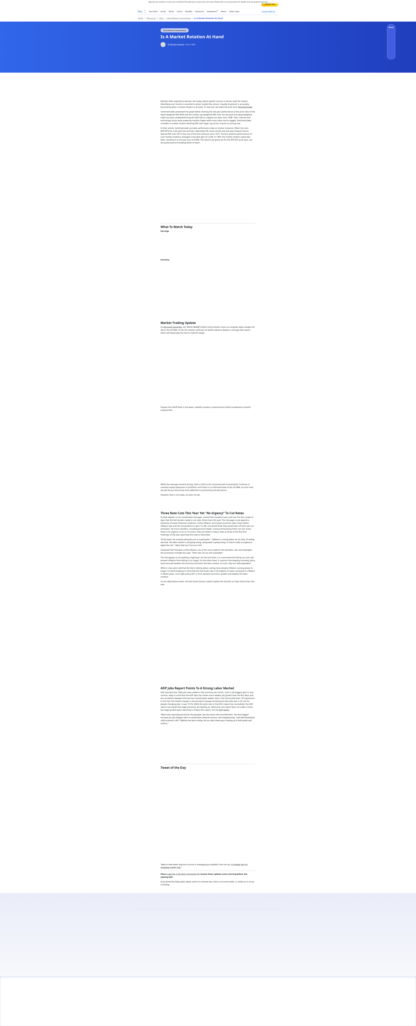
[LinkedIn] (390, 37)
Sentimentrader (245, 107)
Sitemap (200, 1020)
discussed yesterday (172, 327)
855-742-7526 (147, 4)
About (223, 11)
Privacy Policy (155, 1020)
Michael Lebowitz (177, 44)
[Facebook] (390, 31)
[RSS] (249, 1020)
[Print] (390, 54)
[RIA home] (140, 11)
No (266, 2)
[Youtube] (243, 1020)
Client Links (234, 11)
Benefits (188, 11)
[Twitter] (390, 43)
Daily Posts (172, 936)
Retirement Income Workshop (269, 4)
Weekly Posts (243, 936)
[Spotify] (276, 1020)
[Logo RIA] (154, 987)
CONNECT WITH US (259, 994)
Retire (171, 11)
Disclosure (142, 1020)
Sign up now (244, 958)
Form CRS (190, 1020)
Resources (199, 11)
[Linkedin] (271, 1020)
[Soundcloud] (265, 1020)
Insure (179, 11)
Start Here (153, 11)
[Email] (390, 49)
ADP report (224, 710)
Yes (263, 2)
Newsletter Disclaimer (173, 1020)
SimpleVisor (212, 11)
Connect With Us (268, 11)
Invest (163, 11)
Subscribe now (172, 958)
